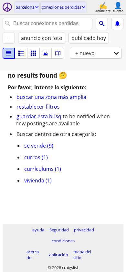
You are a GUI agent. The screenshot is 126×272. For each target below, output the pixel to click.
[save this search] (117, 23)
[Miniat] (21, 53)
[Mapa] (58, 53)
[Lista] (9, 53)
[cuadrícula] (33, 53)
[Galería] (45, 53)
